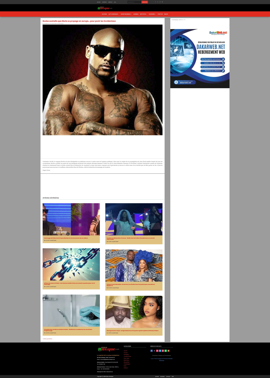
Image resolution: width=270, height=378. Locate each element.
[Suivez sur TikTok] (163, 351)
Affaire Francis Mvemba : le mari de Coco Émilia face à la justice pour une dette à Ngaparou (131, 285)
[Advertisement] (142, 8)
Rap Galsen (126, 360)
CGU (115, 2)
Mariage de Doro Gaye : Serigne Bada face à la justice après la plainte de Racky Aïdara (132, 330)
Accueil (99, 2)
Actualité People (60, 23)
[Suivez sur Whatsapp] (166, 351)
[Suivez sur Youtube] (162, 2)
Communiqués (127, 364)
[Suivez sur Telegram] (160, 351)
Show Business (126, 14)
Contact (110, 2)
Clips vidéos (126, 358)
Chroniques (126, 354)
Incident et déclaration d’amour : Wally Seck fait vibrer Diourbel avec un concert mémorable (131, 238)
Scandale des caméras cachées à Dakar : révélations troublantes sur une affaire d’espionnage (68, 330)
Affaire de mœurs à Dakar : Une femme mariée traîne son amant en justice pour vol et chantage (69, 283)
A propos (104, 2)
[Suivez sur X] (158, 2)
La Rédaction (46, 23)
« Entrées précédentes (47, 338)
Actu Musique (113, 14)
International (126, 362)
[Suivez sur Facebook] (155, 2)
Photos (160, 14)
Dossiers (152, 14)
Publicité (126, 368)
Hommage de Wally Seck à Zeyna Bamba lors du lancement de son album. (66, 238)
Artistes (143, 14)
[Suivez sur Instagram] (160, 2)
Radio (166, 14)
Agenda (136, 14)
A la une (126, 352)
